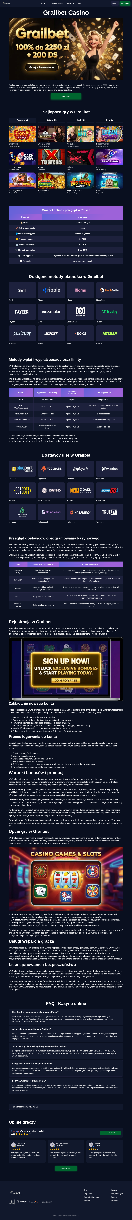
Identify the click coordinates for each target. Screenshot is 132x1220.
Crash (79, 120)
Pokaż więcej (66, 1168)
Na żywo (50, 120)
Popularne (21, 120)
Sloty (108, 120)
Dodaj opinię (110, 1132)
